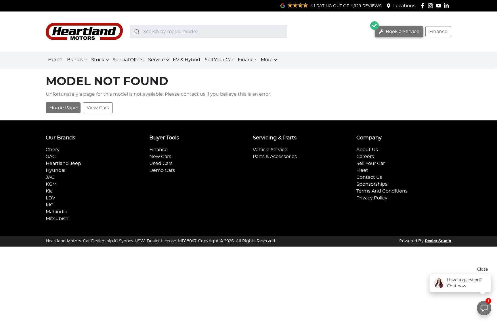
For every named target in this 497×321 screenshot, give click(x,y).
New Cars (160, 156)
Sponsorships (371, 184)
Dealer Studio (438, 241)
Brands (75, 59)
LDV (50, 198)
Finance (438, 31)
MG (49, 205)
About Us (367, 149)
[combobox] (208, 31)
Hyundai (55, 170)
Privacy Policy (371, 198)
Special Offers (128, 59)
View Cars (98, 107)
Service (156, 59)
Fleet (362, 170)
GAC (51, 156)
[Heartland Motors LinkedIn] (447, 5)
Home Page (63, 107)
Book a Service (402, 31)
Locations (404, 5)
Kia (49, 191)
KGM (51, 184)
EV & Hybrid (186, 59)
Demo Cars (162, 170)
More (267, 59)
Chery (53, 149)
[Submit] (136, 31)
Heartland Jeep (63, 163)
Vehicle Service (270, 149)
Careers (365, 156)
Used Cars (161, 163)
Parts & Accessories (275, 156)
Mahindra (56, 211)
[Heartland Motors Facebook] (424, 5)
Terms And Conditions (382, 191)
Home (55, 59)
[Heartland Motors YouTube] (440, 5)
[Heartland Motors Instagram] (431, 5)
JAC (50, 177)
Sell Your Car (219, 59)
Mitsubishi (58, 218)
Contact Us (369, 177)
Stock (97, 59)
